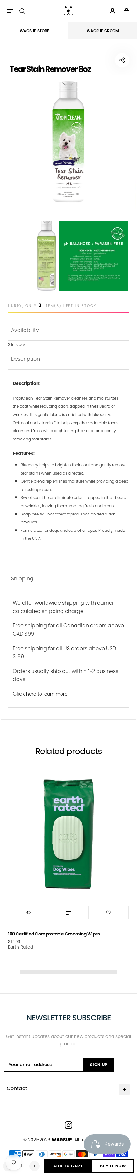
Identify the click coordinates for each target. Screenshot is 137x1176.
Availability (25, 330)
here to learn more (47, 694)
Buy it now (113, 1166)
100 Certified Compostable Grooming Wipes (54, 934)
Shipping (22, 578)
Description (25, 359)
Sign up (98, 1064)
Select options (68, 912)
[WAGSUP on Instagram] (68, 1125)
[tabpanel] (68, 142)
